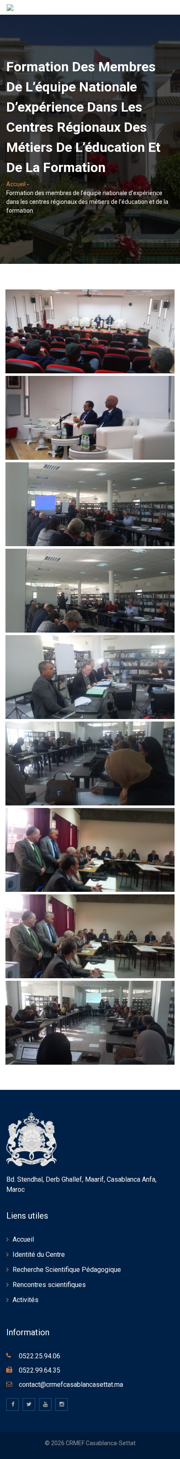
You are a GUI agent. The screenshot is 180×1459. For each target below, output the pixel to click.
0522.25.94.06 (39, 1356)
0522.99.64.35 (39, 1370)
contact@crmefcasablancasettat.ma (71, 1385)
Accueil (16, 184)
